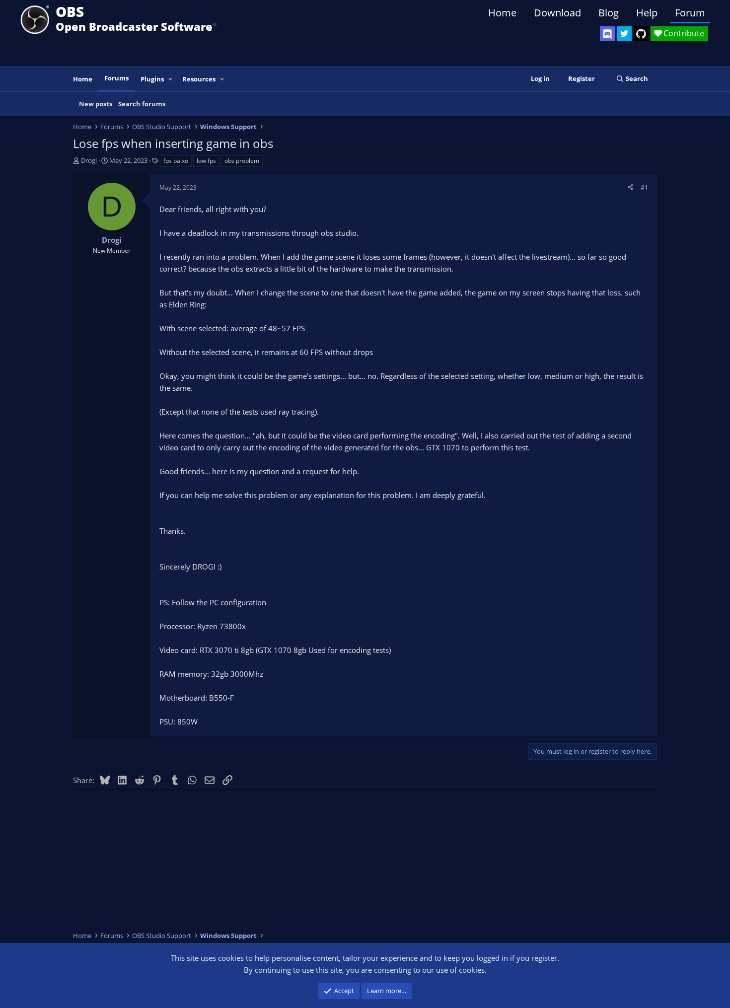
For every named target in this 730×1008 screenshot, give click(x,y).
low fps (206, 160)
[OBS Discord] (607, 33)
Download (557, 12)
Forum (690, 12)
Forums (116, 77)
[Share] (630, 187)
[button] (171, 79)
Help (646, 12)
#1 (644, 187)
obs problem (241, 160)
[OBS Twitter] (624, 33)
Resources (199, 78)
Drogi (89, 160)
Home (502, 12)
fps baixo (175, 160)
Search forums (141, 103)
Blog (608, 12)
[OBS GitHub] (641, 33)
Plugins (152, 78)
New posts (95, 103)
